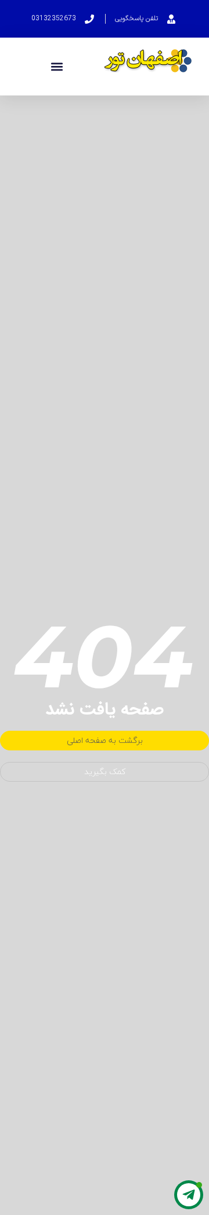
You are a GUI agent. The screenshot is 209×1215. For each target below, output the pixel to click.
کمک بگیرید (104, 771)
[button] (56, 66)
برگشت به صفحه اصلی (105, 740)
